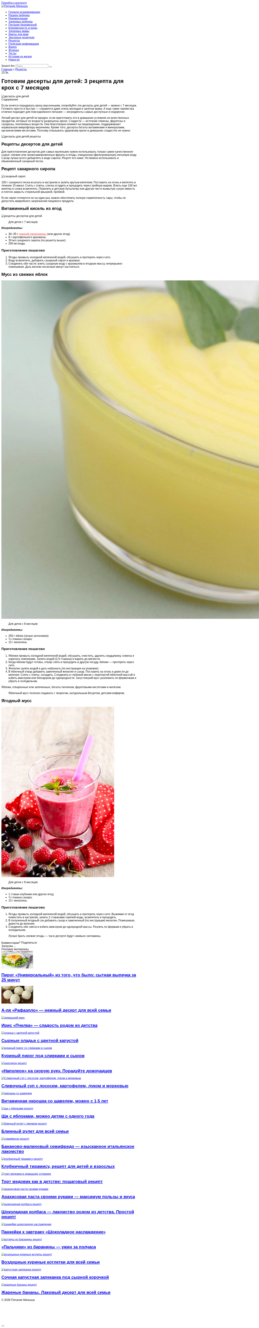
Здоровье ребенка (20, 21)
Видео (12, 46)
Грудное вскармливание (24, 12)
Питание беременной (22, 24)
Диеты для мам (18, 34)
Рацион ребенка (19, 15)
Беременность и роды (22, 27)
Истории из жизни (20, 56)
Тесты (12, 53)
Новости (14, 59)
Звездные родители (21, 37)
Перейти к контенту (14, 2)
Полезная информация (23, 43)
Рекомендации (18, 18)
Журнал (13, 50)
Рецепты (14, 40)
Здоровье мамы (18, 31)
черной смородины (33, 233)
